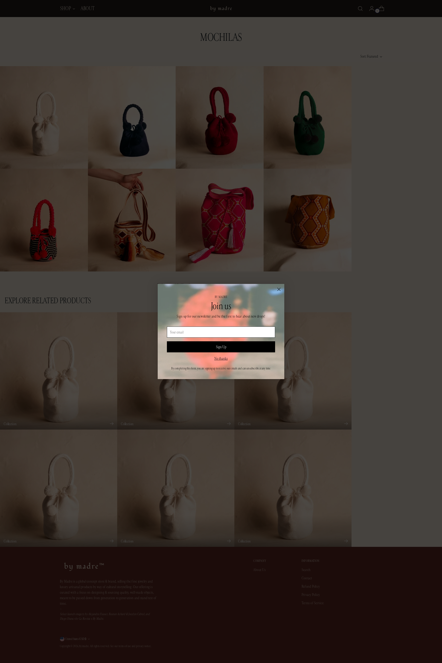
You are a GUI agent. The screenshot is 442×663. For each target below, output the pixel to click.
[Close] (278, 289)
